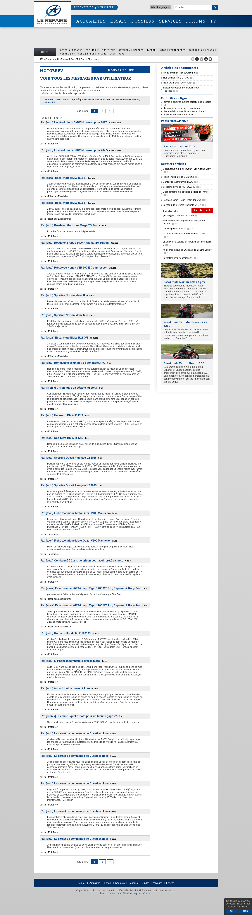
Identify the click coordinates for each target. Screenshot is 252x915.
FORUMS (196, 21)
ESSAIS (118, 21)
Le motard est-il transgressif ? (181, 258)
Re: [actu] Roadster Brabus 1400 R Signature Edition (75, 242)
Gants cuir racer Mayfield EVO (181, 182)
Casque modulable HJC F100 (179, 114)
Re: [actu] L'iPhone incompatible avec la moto (70, 660)
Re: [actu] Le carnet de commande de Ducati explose (74, 733)
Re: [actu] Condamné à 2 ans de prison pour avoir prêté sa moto (82, 560)
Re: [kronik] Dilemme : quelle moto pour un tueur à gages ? (79, 716)
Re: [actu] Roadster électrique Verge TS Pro (69, 225)
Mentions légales (132, 893)
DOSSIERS (143, 21)
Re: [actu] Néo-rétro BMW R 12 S (62, 415)
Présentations (96, 53)
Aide (122, 53)
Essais (107, 883)
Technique (92, 50)
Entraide (78, 53)
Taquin (151, 50)
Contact (147, 893)
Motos (162, 50)
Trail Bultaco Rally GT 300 (178, 77)
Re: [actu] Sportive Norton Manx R (63, 295)
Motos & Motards (71, 50)
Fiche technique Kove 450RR (181, 82)
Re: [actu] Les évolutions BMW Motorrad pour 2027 (74, 122)
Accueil (82, 883)
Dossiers (120, 883)
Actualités (94, 883)
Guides (145, 883)
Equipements (177, 50)
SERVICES (170, 21)
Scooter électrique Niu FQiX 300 (182, 187)
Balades (138, 50)
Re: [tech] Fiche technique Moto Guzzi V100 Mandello (75, 513)
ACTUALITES (91, 21)
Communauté (52, 59)
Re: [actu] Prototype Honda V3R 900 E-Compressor (74, 267)
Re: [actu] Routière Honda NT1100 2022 (66, 633)
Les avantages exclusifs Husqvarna (182, 108)
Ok (231, 911)
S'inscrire (105, 7)
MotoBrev (124, 50)
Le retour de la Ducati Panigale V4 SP (184, 205)
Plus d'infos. (242, 906)
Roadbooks (195, 50)
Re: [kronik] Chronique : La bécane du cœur (69, 387)
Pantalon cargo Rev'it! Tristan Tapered (185, 200)
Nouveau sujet (121, 70)
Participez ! (202, 210)
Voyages (157, 883)
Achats (209, 50)
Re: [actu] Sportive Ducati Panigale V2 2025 (68, 457)
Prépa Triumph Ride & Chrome (181, 177)
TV (213, 21)
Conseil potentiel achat (178, 228)
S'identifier (84, 7)
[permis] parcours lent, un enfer (182, 215)
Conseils (133, 883)
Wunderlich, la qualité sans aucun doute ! (185, 111)
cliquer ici (49, 102)
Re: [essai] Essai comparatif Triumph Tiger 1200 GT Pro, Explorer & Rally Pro (90, 588)
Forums (44, 52)
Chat (112, 53)
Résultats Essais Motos (59, 196)
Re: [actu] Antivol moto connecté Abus (65, 688)
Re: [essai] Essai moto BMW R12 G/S (65, 337)
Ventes (64, 53)
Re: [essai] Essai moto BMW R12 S (63, 177)
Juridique (108, 50)
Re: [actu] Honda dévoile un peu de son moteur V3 (73, 362)
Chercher (92, 59)
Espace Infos (67, 59)
